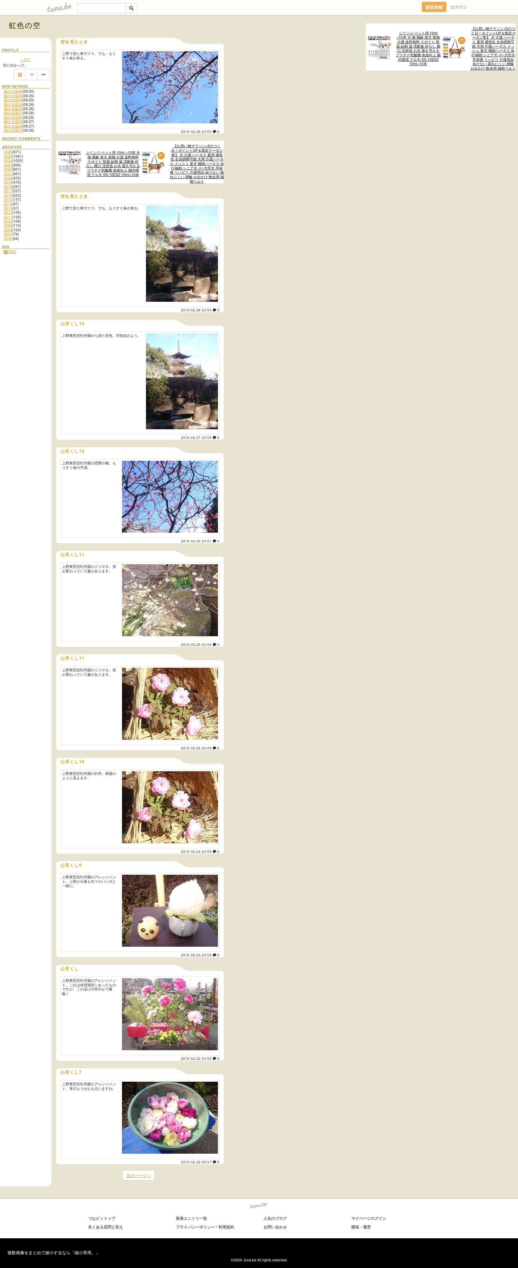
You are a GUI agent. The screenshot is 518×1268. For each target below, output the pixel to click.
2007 (8, 233)
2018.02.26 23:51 (196, 540)
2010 (8, 220)
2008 (8, 229)
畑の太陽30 (13, 117)
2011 (8, 216)
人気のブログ (275, 1218)
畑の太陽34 (13, 99)
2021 (8, 173)
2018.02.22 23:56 (196, 1058)
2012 (8, 212)
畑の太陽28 (13, 125)
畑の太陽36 (13, 91)
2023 (8, 164)
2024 (8, 160)
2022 (8, 169)
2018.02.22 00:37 (196, 1161)
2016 (8, 195)
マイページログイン (368, 1218)
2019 (8, 181)
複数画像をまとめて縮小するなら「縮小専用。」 (53, 1252)
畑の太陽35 (13, 95)
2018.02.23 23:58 (196, 954)
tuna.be (258, 1206)
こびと (25, 59)
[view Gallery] (20, 74)
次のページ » (138, 1175)
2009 (8, 225)
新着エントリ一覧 (191, 1218)
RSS (11, 251)
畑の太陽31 (13, 112)
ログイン (458, 7)
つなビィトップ (101, 1218)
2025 (8, 156)
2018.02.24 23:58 (196, 851)
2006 (8, 238)
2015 (8, 199)
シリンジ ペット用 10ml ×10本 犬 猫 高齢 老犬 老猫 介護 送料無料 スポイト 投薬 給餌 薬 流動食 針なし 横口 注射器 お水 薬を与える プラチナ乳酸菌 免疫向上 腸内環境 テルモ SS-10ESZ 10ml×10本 (418, 48)
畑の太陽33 (13, 104)
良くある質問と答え (105, 1227)
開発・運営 (361, 1227)
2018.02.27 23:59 (196, 437)
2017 (8, 190)
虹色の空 (25, 25)
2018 (8, 186)
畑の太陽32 (13, 108)
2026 (8, 151)
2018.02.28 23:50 (196, 131)
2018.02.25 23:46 (196, 644)
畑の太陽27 (13, 130)
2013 (8, 208)
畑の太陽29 (13, 121)
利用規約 (226, 1227)
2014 (8, 203)
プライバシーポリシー (195, 1227)
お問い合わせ (275, 1227)
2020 (8, 177)
